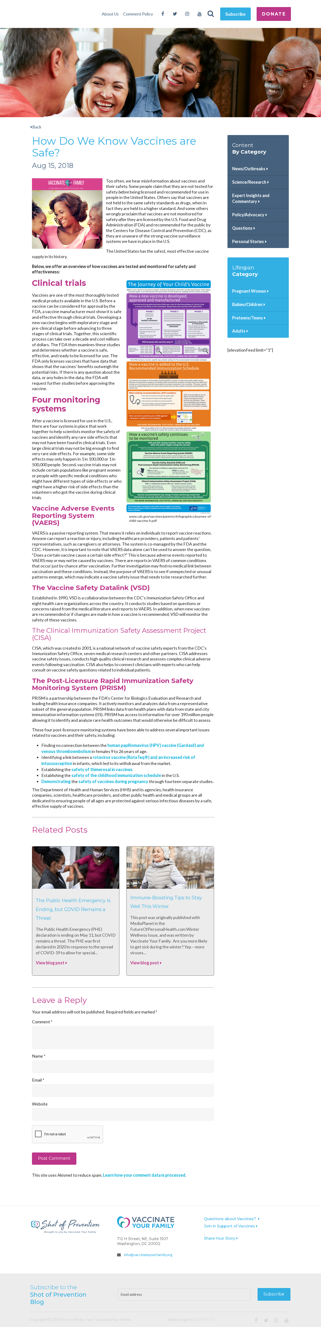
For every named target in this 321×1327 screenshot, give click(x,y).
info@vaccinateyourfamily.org (147, 1254)
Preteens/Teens (247, 317)
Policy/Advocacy (248, 214)
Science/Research (249, 182)
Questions (242, 228)
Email (38, 1080)
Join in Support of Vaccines (229, 1226)
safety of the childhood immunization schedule (116, 775)
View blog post (50, 962)
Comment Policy (138, 13)
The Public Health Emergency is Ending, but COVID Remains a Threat (73, 909)
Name (38, 1056)
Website (40, 1103)
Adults (238, 331)
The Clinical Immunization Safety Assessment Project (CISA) (119, 634)
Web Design (178, 1319)
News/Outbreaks (248, 168)
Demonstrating (56, 781)
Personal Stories (248, 241)
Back (36, 126)
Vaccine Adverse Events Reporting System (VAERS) (73, 515)
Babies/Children (247, 304)
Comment (42, 1021)
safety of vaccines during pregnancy (113, 781)
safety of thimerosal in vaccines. (102, 769)
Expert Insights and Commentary (251, 198)
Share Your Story (219, 1238)
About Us (110, 13)
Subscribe (235, 14)
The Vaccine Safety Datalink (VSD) (91, 588)
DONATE (274, 14)
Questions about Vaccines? (230, 1219)
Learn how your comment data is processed (144, 1175)
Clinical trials (59, 283)
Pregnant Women (249, 291)
